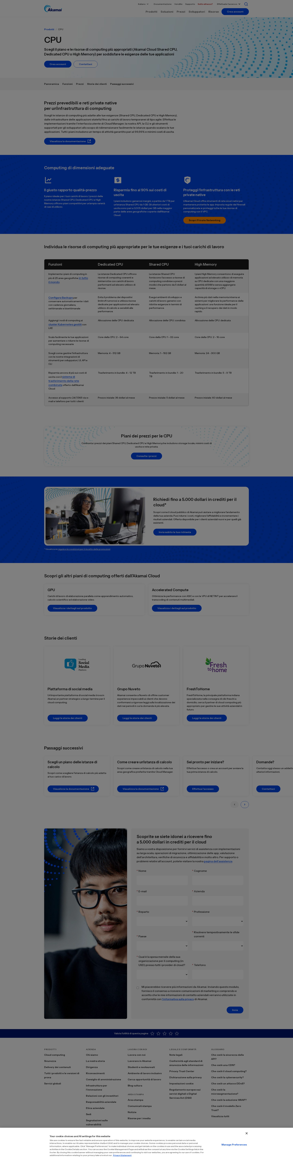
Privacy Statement (122, 1155)
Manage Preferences (234, 1144)
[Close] (246, 1133)
